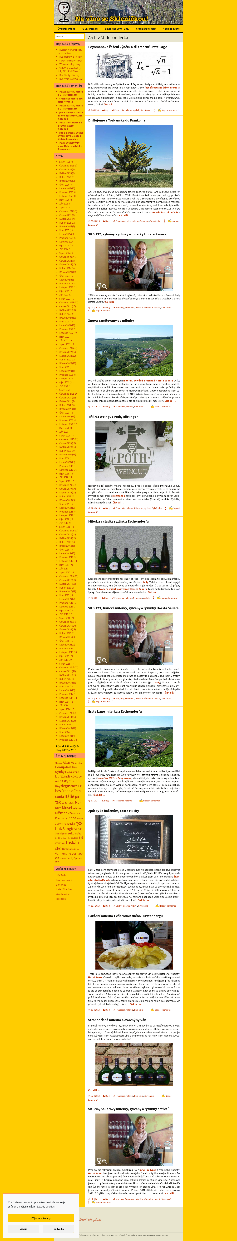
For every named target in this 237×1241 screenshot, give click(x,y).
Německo (144, 221)
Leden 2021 (65, 416)
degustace (69, 785)
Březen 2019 (65, 500)
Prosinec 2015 (66, 648)
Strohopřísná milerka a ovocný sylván (117, 1020)
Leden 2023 (65, 325)
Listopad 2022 (66, 332)
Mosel (67, 807)
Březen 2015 (65, 682)
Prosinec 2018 (66, 511)
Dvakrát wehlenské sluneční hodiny (70, 51)
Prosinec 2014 (66, 694)
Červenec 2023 (66, 302)
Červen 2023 (65, 306)
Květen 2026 (65, 173)
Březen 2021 (65, 408)
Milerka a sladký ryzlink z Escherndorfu (118, 521)
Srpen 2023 (64, 298)
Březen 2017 (65, 591)
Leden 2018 (65, 553)
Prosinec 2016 (66, 602)
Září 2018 (63, 522)
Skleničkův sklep (146, 28)
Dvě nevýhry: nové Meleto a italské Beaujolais (71, 136)
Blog (106, 110)
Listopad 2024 (66, 241)
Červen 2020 (65, 443)
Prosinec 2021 (66, 374)
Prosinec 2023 (66, 283)
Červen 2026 (65, 169)
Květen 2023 (65, 310)
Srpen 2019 (64, 481)
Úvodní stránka (66, 28)
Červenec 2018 (66, 530)
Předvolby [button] (58, 1229)
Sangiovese (72, 828)
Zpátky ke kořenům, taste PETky (113, 810)
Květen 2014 (65, 720)
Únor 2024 (64, 275)
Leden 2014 (65, 735)
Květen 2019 (65, 492)
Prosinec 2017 (66, 557)
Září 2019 (63, 477)
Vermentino (63, 853)
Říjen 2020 (64, 428)
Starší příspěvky (84, 1219)
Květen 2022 (65, 355)
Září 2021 (63, 386)
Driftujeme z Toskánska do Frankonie (116, 120)
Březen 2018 (65, 545)
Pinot (72, 818)
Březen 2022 (65, 363)
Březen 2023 (65, 317)
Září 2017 (63, 568)
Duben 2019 (65, 496)
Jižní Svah (61, 875)
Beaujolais (63, 767)
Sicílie (77, 833)
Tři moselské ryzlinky (69, 64)
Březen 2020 (65, 454)
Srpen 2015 (64, 663)
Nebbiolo (77, 808)
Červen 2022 (65, 351)
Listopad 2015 (66, 652)
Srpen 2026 (64, 161)
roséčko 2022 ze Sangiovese (114, 778)
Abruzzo (58, 763)
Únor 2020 (64, 458)
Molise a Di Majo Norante (70, 93)
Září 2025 (63, 203)
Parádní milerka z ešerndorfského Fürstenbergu (125, 916)
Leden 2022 (65, 370)
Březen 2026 (65, 180)
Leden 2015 (65, 690)
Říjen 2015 (64, 656)
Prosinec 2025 (66, 192)
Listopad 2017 (66, 561)
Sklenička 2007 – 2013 (117, 28)
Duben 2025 (65, 222)
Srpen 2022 (64, 344)
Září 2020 (63, 431)
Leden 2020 (65, 462)
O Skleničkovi (90, 28)
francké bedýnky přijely (165, 212)
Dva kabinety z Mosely (70, 56)
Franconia (119, 110)
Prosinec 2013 (66, 739)
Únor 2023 (64, 321)
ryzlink (136, 110)
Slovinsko (66, 838)
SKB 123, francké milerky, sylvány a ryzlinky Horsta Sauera (133, 608)
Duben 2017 (65, 587)
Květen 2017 (65, 583)
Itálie (128, 221)
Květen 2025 (65, 218)
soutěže (74, 837)
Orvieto (76, 813)
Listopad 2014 (66, 697)
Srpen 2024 (64, 253)
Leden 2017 (65, 599)
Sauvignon (61, 833)
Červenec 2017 (66, 576)
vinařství (63, 858)
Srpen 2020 (64, 435)
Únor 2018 (64, 549)
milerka (128, 110)
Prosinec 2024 (66, 237)
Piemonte (61, 818)
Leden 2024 (65, 279)
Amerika (78, 763)
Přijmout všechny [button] (41, 1218)
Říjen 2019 (64, 473)
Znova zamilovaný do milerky (111, 320)
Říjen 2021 (64, 382)
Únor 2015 (64, 686)
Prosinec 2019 (66, 466)
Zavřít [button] (23, 1229)
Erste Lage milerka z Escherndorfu (115, 711)
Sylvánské (145, 110)
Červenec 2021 (66, 393)
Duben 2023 (65, 313)
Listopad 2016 (66, 606)
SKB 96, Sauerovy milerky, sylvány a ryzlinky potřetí (128, 1109)
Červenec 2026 (66, 165)
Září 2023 (63, 294)
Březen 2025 (65, 226)
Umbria (66, 849)
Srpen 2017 (64, 572)
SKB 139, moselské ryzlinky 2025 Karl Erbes (70, 70)
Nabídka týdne (171, 28)
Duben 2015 (65, 678)
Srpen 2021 (64, 390)
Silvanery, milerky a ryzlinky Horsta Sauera (122, 588)
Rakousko (69, 823)
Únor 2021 (64, 412)
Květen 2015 (65, 675)
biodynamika (72, 771)
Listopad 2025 (66, 196)
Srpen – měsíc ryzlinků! (70, 60)
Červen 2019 (65, 488)
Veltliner (75, 849)
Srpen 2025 (64, 207)
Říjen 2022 (64, 336)
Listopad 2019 (66, 469)
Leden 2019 (65, 507)
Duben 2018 (65, 542)
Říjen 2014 (64, 701)
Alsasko (68, 762)
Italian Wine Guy (64, 889)
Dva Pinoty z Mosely (69, 75)
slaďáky (58, 837)
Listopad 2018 (66, 515)
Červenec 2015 (66, 667)
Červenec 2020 (66, 439)
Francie (67, 790)
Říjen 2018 (64, 519)
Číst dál (110, 104)
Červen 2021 (65, 397)
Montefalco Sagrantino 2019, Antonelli (71, 115)
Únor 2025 (64, 230)
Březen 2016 (65, 637)
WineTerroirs (62, 894)
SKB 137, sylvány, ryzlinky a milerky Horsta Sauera (127, 234)
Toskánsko (155, 221)
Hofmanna (118, 495)
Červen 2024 (65, 260)
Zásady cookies (46, 1206)
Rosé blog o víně (64, 880)
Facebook (61, 898)
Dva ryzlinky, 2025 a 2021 (71, 78)
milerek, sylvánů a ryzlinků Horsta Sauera (148, 380)
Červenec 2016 (66, 621)
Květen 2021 (65, 401)
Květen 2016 (65, 629)
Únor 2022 (64, 367)
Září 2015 (63, 659)
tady (145, 582)
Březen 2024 (65, 272)
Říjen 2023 (64, 291)
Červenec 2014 (66, 713)
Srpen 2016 (64, 618)
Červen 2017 (65, 580)
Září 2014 (63, 705)
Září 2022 (63, 340)
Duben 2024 (65, 268)
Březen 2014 (65, 728)
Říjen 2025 (64, 199)
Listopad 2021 (66, 378)
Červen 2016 (65, 625)
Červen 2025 (65, 215)
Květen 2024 (65, 264)
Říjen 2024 (64, 245)
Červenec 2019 (66, 484)
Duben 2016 (65, 633)
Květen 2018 (65, 538)
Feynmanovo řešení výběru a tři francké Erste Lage (127, 46)
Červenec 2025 (66, 211)
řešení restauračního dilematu (162, 87)
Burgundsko (65, 776)
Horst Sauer (95, 977)
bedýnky (120, 307)
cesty (64, 780)
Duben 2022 (65, 359)
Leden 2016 (65, 644)
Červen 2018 (65, 534)
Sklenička (64, 98)
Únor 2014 (64, 732)
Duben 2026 (65, 177)
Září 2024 (63, 249)
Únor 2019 (64, 504)
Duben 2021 (65, 405)
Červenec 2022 (66, 348)
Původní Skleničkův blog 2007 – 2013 (67, 748)
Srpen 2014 (64, 709)
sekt (71, 833)
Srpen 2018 (64, 526)
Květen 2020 (65, 446)
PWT (60, 823)
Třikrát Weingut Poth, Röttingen (113, 416)
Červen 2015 (65, 671)
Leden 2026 (65, 188)
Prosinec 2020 (66, 420)
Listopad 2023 (66, 287)
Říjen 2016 (64, 610)
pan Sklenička (67, 112)
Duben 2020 (65, 450)
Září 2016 (63, 614)
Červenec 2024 (66, 256)
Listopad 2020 (66, 424)
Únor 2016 (64, 640)
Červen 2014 (65, 716)
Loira (64, 802)
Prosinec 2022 (66, 329)
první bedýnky (148, 1169)
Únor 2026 (64, 184)
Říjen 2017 (64, 564)
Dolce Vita (61, 884)
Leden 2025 (65, 234)
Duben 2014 (65, 724)
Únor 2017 (64, 595)
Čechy (119, 905)
